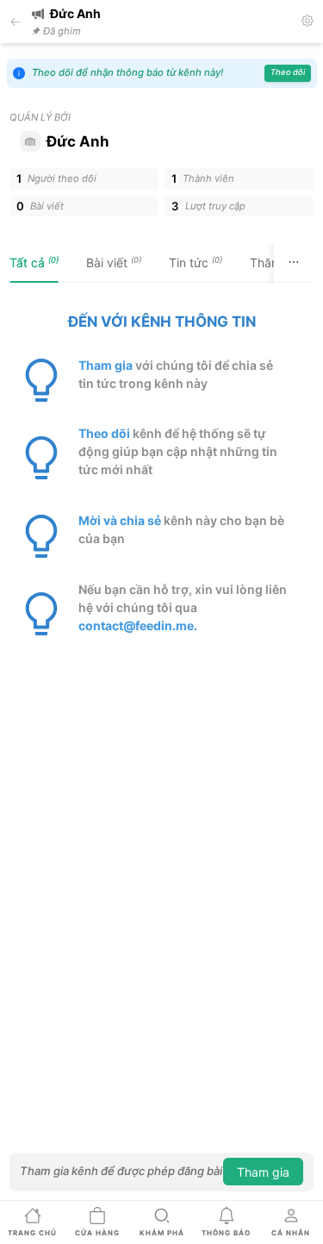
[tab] (34, 262)
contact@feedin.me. (137, 625)
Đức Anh (78, 141)
